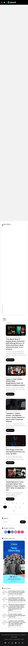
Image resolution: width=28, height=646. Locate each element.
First (5, 503)
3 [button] (2, 308)
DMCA (22, 639)
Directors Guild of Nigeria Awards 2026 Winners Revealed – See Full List (16, 616)
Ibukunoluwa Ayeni (11, 337)
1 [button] (2, 305)
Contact (6, 639)
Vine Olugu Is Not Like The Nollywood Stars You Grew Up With (15, 452)
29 (23, 503)
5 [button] (2, 311)
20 (16, 503)
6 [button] (2, 312)
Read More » (10, 359)
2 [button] (2, 306)
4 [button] (2, 309)
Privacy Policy (17, 639)
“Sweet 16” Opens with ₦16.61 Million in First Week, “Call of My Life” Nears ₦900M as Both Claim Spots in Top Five (16, 623)
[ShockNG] (12, 2)
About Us (11, 639)
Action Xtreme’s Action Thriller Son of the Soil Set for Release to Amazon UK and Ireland (16, 592)
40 (15, 507)
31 (8, 507)
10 (12, 503)
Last (14, 510)
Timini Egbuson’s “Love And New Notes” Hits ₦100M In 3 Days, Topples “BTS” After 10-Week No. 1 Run (15, 486)
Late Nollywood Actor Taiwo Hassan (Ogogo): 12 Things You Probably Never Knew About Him (17, 599)
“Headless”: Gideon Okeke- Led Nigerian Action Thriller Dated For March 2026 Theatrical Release (15, 417)
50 (19, 507)
